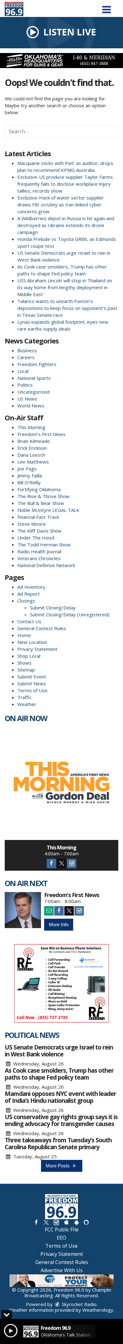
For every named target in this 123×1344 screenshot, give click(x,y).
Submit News (31, 683)
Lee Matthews (33, 462)
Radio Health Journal (39, 551)
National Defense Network (46, 565)
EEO (61, 1237)
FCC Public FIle (62, 1229)
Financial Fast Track (38, 517)
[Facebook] (51, 863)
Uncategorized (33, 392)
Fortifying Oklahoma (39, 489)
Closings (26, 601)
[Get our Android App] (76, 1222)
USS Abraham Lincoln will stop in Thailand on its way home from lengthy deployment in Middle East (64, 287)
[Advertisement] (61, 60)
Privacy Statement (37, 649)
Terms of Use (32, 690)
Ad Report (28, 594)
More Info (58, 924)
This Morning (31, 427)
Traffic (24, 697)
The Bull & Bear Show (40, 503)
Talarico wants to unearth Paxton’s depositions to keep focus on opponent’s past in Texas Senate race (67, 308)
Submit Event (31, 676)
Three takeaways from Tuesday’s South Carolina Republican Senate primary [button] (58, 1143)
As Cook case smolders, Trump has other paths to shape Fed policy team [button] (59, 1073)
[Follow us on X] (46, 1222)
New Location (32, 642)
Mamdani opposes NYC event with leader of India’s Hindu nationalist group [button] (60, 1097)
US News (27, 399)
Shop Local (28, 656)
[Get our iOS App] (66, 1222)
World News (30, 405)
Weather (26, 704)
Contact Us (29, 621)
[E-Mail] (49, 911)
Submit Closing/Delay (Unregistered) (69, 614)
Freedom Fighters (36, 364)
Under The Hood (35, 537)
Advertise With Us (62, 1270)
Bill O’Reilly (29, 482)
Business (27, 350)
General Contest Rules (41, 628)
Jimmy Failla (29, 475)
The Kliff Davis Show (39, 531)
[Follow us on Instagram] (56, 1222)
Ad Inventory (31, 587)
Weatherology (97, 1310)
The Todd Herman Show (44, 544)
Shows (24, 663)
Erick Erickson (32, 448)
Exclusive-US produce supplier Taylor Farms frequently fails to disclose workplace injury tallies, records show (65, 184)
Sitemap (26, 670)
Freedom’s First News (41, 434)
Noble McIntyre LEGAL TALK (48, 510)
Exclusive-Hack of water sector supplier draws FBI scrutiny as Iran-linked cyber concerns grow (60, 204)
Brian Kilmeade (33, 441)
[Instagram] (71, 863)
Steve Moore (31, 524)
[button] (106, 7)
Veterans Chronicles (39, 558)
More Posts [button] (58, 1165)
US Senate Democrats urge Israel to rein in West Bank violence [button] (59, 1050)
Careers (26, 357)
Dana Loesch (31, 455)
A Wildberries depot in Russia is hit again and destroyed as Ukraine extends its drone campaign (65, 225)
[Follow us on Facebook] (36, 1222)
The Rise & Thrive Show (43, 496)
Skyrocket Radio (79, 1304)
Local (22, 371)
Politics (25, 385)
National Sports (34, 378)
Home (24, 635)
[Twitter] (61, 863)
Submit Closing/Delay (53, 607)
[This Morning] (61, 783)
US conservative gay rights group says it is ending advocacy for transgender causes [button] (61, 1120)
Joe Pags (27, 468)
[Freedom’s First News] (23, 910)
